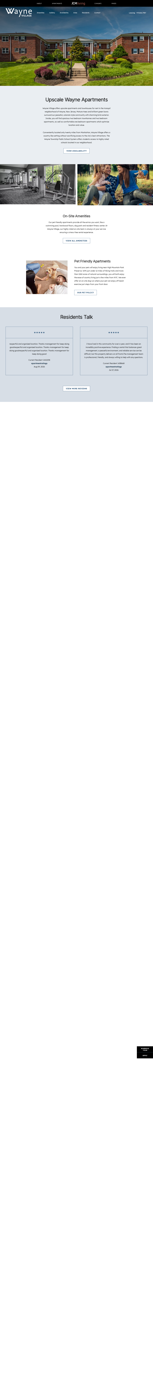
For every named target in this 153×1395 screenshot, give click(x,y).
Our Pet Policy (85, 292)
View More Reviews (76, 388)
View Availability (76, 151)
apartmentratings (39, 363)
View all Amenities (76, 241)
